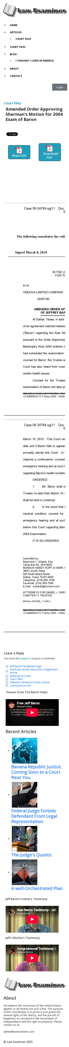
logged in (25, 658)
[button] (59, 87)
